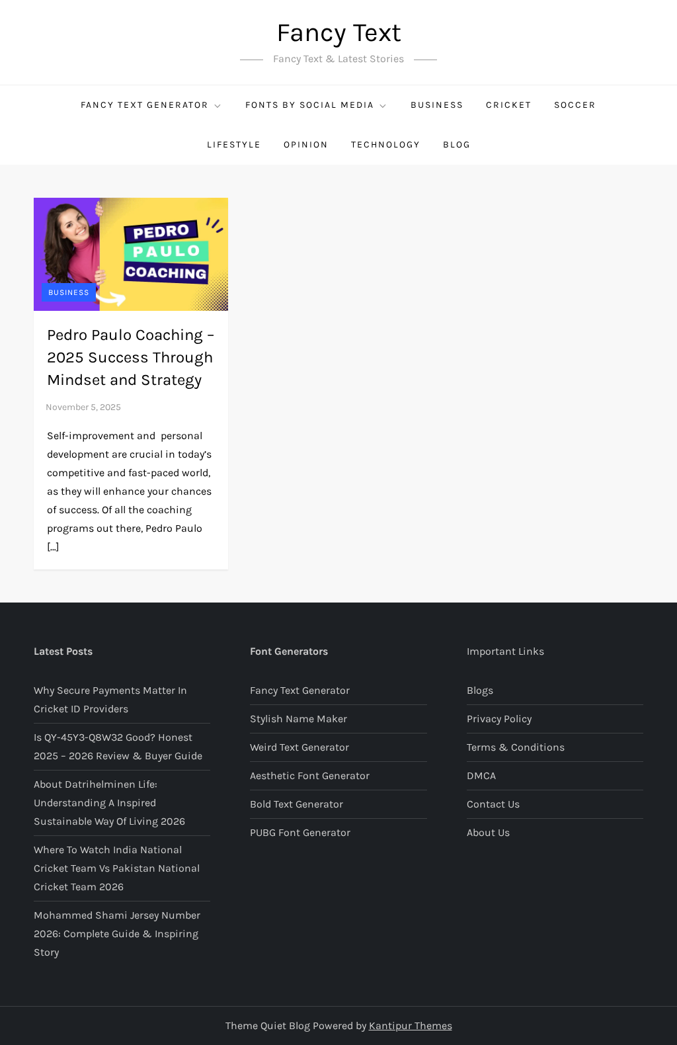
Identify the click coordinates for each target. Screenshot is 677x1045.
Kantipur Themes (410, 1025)
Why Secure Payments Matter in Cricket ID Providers (110, 699)
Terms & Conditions (516, 747)
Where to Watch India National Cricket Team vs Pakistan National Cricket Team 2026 (117, 868)
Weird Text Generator (299, 747)
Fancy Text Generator (145, 104)
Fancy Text (338, 32)
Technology (385, 144)
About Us (488, 832)
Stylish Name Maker (298, 718)
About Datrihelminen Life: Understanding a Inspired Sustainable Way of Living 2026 (109, 802)
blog (457, 144)
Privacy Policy (499, 718)
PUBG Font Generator (300, 832)
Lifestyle (234, 144)
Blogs (480, 690)
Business (437, 104)
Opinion (306, 144)
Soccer (575, 104)
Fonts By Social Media (309, 104)
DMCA (481, 775)
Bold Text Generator (296, 804)
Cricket (509, 104)
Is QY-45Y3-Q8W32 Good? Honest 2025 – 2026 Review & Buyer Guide (118, 746)
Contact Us (493, 804)
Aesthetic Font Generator (310, 775)
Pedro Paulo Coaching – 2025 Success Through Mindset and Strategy (130, 356)
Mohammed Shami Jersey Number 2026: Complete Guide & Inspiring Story (117, 933)
